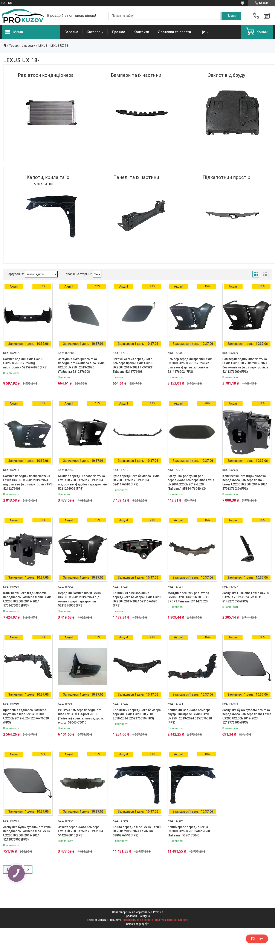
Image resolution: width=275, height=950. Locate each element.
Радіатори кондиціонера (46, 75)
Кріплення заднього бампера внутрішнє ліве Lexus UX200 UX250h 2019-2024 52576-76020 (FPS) (26, 716)
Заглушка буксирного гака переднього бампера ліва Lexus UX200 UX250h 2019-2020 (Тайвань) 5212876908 (81, 365)
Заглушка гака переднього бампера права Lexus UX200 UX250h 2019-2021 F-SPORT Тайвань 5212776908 (133, 365)
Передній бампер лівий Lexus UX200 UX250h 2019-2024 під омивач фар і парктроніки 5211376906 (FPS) (79, 599)
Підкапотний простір (226, 177)
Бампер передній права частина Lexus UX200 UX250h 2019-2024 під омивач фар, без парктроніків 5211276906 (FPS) (82, 482)
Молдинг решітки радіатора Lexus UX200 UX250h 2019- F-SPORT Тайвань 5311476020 (188, 597)
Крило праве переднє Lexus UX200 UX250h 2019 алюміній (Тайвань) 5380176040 (189, 831)
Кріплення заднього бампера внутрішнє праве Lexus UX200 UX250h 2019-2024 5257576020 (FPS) (190, 716)
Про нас (118, 32)
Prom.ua (158, 912)
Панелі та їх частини (136, 177)
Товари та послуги (22, 45)
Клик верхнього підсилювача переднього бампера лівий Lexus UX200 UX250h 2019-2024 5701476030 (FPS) (27, 599)
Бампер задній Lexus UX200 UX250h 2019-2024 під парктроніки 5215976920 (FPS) (25, 363)
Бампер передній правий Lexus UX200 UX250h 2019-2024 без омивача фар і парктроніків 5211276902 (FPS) (190, 365)
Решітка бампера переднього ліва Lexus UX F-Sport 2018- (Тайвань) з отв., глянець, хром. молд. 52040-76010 (81, 716)
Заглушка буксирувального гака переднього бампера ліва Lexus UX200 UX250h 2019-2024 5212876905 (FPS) (27, 833)
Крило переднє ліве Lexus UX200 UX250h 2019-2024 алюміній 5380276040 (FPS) (136, 831)
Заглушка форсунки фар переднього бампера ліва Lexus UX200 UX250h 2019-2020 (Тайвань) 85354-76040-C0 (191, 482)
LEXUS (42, 45)
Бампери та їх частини (136, 75)
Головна (71, 32)
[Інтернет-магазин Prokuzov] (22, 16)
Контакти (141, 32)
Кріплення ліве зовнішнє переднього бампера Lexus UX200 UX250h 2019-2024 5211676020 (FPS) (137, 599)
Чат (260, 939)
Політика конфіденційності (171, 919)
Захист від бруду (226, 75)
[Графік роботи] (267, 15)
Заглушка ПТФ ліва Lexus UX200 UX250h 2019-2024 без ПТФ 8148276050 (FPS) (245, 597)
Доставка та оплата (174, 32)
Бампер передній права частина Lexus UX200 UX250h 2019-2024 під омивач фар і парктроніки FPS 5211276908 (28, 482)
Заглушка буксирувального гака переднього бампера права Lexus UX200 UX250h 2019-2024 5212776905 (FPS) (246, 716)
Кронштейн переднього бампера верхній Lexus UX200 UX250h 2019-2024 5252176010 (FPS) (137, 714)
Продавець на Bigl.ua (138, 916)
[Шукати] (231, 16)
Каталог (93, 32)
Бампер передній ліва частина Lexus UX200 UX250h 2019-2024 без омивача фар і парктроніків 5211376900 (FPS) (245, 365)
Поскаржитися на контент (137, 919)
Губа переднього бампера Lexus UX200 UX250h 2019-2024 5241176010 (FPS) (136, 480)
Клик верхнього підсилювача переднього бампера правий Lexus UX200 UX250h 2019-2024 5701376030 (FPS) (244, 482)
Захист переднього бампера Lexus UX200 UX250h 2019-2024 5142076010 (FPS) (80, 831)
